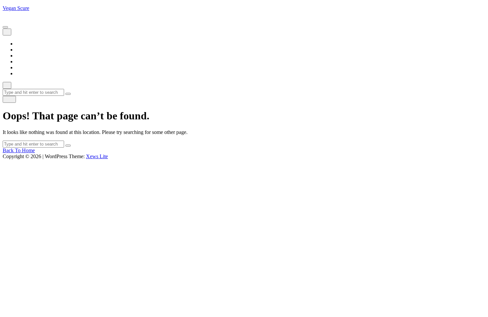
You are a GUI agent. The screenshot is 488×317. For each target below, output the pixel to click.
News (22, 61)
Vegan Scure (16, 8)
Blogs (22, 49)
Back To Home (19, 150)
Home (22, 43)
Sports (22, 67)
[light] (9, 99)
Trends (23, 73)
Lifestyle (25, 55)
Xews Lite (97, 156)
